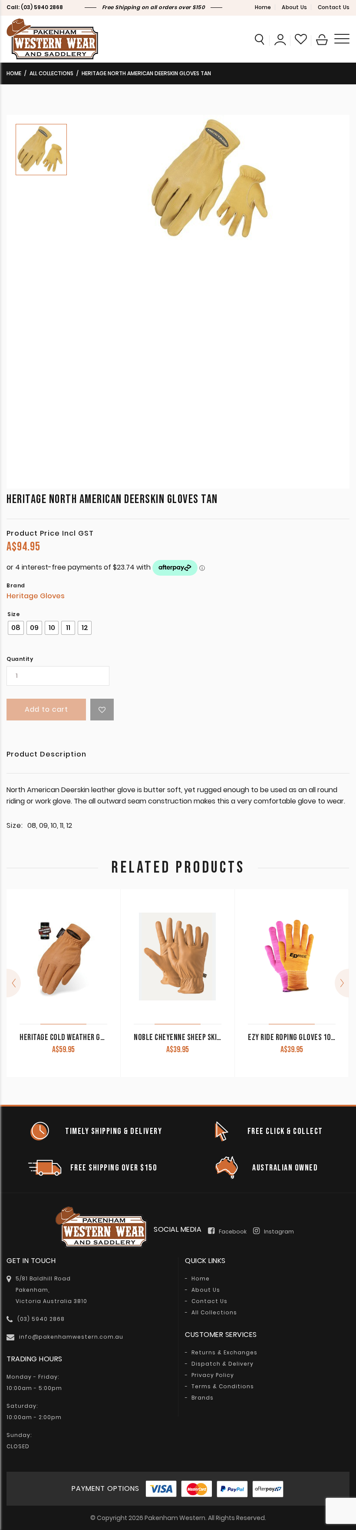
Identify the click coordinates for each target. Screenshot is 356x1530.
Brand (16, 585)
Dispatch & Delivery (222, 1364)
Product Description (46, 755)
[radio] (15, 627)
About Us (294, 7)
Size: (15, 825)
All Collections (51, 73)
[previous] (14, 983)
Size (13, 614)
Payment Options (105, 1488)
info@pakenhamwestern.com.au (71, 1336)
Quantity (20, 659)
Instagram (279, 1231)
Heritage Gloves (36, 596)
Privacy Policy (212, 1375)
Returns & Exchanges (224, 1352)
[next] (342, 983)
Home (263, 7)
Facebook (233, 1231)
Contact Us (333, 7)
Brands (202, 1397)
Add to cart (46, 709)
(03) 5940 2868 (42, 7)
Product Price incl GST (50, 533)
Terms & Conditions (222, 1386)
